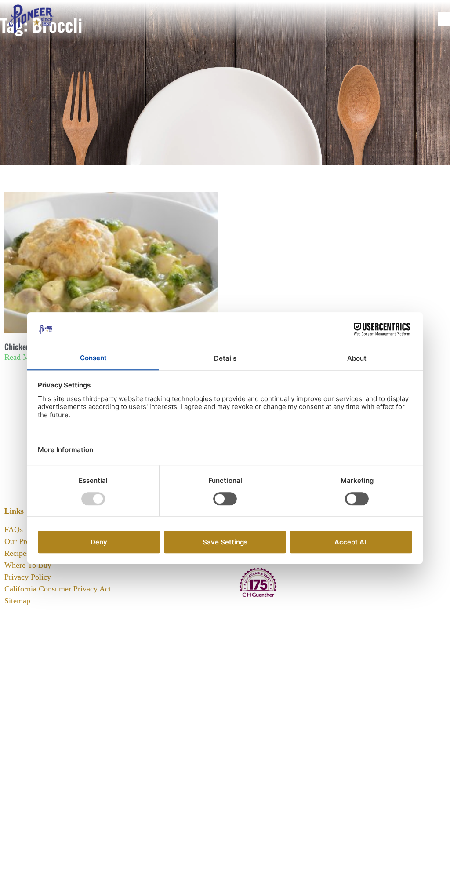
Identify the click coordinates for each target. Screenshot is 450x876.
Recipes (16, 553)
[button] (444, 19)
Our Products (25, 541)
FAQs (13, 529)
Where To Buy (27, 565)
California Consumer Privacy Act (57, 588)
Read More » (25, 357)
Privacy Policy (27, 577)
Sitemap (17, 600)
